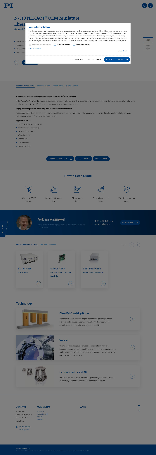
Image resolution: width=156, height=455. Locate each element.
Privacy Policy (94, 59)
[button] (117, 59)
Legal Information (35, 49)
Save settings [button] (77, 59)
